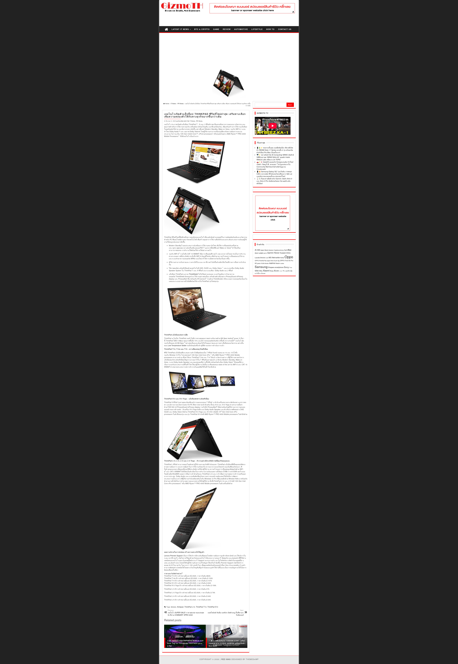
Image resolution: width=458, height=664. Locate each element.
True (290, 267)
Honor (276, 252)
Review (227, 29)
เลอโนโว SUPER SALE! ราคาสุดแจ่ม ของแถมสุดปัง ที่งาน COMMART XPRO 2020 (186, 612)
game (265, 253)
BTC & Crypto (202, 29)
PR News (199, 121)
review (282, 263)
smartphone (279, 267)
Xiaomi (266, 270)
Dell (285, 250)
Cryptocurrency (279, 250)
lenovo (173, 607)
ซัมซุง (272, 271)
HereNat (181, 121)
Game (216, 29)
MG (270, 257)
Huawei (283, 253)
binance (271, 250)
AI (256, 249)
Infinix (288, 253)
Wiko (261, 271)
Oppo (289, 256)
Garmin (270, 252)
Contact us (284, 29)
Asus (266, 250)
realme (272, 263)
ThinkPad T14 (201, 607)
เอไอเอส (262, 273)
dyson (257, 253)
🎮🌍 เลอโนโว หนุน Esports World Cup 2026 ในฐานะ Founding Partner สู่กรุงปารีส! (185, 643)
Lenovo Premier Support (173, 555)
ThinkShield (193, 274)
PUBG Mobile (265, 263)
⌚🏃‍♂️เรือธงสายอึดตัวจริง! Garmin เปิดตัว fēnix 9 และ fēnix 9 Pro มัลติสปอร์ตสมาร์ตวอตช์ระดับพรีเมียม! (274, 181)
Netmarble (276, 257)
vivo (257, 270)
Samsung (261, 267)
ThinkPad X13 (212, 607)
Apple (262, 250)
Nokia (282, 258)
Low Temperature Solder (177, 345)
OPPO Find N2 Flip (260, 261)
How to (270, 29)
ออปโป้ (287, 271)
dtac (289, 249)
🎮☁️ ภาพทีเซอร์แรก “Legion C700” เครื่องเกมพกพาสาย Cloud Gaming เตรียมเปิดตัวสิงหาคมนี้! (227, 643)
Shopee (271, 267)
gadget (261, 253)
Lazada (257, 257)
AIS (258, 250)
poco (258, 263)
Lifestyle (257, 29)
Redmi (278, 263)
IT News (192, 121)
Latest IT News (181, 29)
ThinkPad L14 (189, 607)
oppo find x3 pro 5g (273, 260)
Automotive (241, 29)
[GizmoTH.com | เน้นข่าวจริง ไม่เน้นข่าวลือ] (166, 29)
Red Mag (226, 659)
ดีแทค (276, 270)
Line (267, 258)
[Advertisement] (229, 50)
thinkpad (180, 607)
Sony (286, 267)
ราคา (280, 271)
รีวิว (284, 271)
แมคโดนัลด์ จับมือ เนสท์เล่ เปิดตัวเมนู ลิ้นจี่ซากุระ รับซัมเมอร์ (226, 612)
